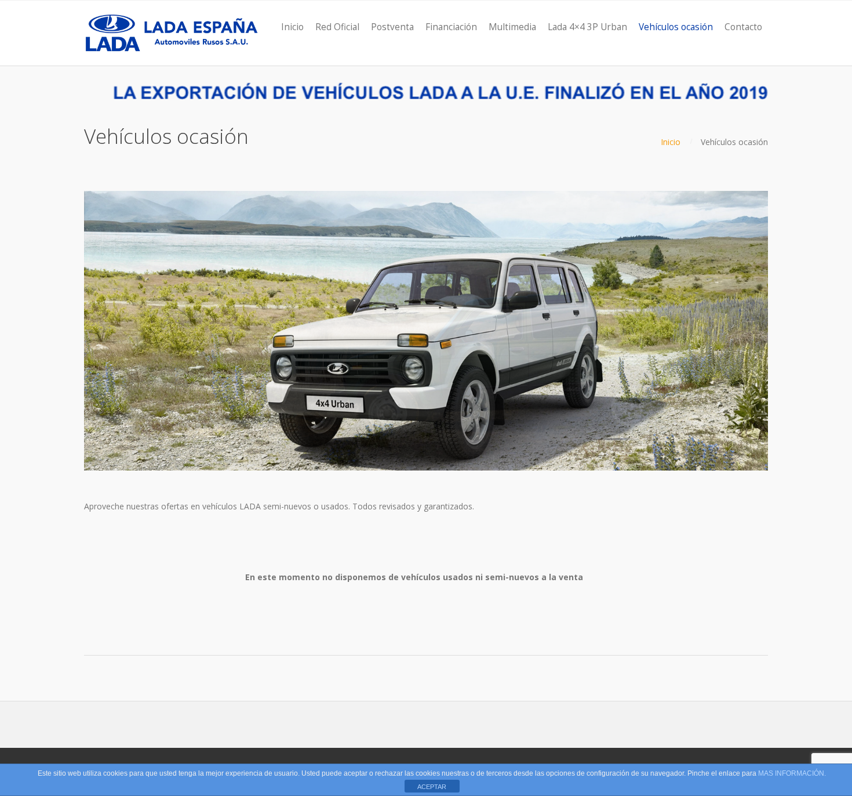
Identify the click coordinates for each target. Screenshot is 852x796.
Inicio (670, 141)
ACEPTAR (431, 786)
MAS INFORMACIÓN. (792, 773)
